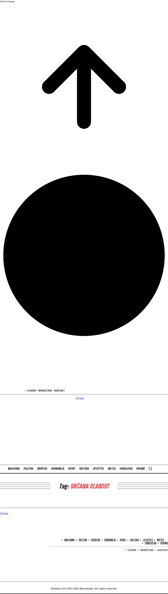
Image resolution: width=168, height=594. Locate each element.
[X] (18, 390)
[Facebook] (3, 390)
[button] (150, 468)
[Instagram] (10, 390)
